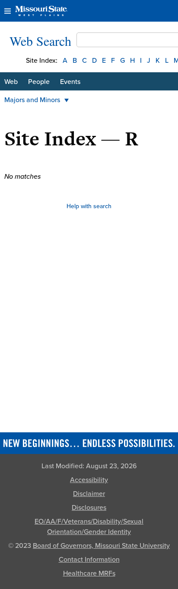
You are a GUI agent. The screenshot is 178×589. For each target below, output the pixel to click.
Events (70, 81)
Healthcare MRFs (89, 573)
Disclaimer (89, 493)
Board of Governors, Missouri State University (101, 545)
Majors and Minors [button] (32, 100)
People (39, 81)
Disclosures (89, 507)
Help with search (89, 206)
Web (11, 81)
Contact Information (89, 559)
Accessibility (89, 480)
